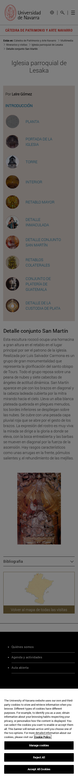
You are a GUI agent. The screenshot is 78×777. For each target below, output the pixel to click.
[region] (39, 733)
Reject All (39, 757)
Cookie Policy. (43, 737)
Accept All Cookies (39, 769)
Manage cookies (39, 745)
